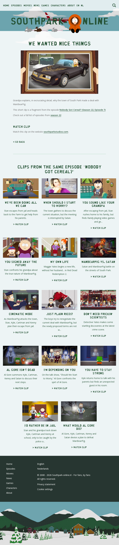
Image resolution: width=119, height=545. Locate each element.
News (37, 5)
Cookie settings (45, 489)
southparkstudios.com (56, 131)
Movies (28, 5)
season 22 (56, 115)
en (78, 5)
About (71, 5)
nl (82, 5)
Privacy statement (46, 484)
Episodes (16, 5)
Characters (58, 5)
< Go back (19, 141)
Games (45, 5)
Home (6, 5)
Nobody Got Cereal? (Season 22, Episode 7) (83, 109)
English (40, 463)
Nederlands (43, 468)
